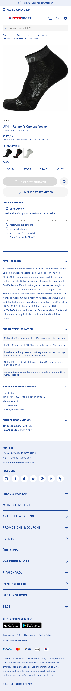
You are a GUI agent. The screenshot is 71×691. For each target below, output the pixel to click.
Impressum (8, 635)
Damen (6, 35)
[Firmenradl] (35, 572)
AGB (19, 635)
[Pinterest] (42, 478)
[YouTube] (33, 478)
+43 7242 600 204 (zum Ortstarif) (19, 452)
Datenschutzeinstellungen (15, 640)
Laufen (30, 35)
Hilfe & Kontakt (16, 493)
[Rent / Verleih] (35, 583)
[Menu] (5, 18)
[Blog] (35, 606)
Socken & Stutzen (15, 38)
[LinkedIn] (51, 478)
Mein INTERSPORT (16, 505)
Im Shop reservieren (38, 192)
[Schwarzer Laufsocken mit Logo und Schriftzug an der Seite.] (35, 78)
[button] (35, 261)
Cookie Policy (45, 635)
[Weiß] (28, 153)
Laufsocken (32, 38)
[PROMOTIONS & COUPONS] (35, 527)
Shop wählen (17, 208)
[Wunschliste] (58, 18)
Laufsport (18, 35)
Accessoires (43, 35)
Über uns (10, 550)
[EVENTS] (35, 538)
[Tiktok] (24, 478)
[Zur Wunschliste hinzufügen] (64, 181)
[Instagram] (6, 478)
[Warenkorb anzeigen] (65, 18)
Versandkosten (41, 139)
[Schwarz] (18, 153)
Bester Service (15, 595)
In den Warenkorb (32, 181)
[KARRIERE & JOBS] (35, 561)
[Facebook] (15, 478)
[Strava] (60, 478)
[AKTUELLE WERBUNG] (35, 516)
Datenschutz (30, 635)
